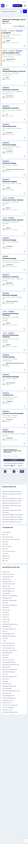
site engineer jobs (6, 688)
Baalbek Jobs (5, 558)
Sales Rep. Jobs (6, 586)
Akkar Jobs (5, 561)
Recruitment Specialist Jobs (9, 650)
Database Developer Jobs (9, 636)
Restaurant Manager (9, 145)
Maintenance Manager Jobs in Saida (11, 501)
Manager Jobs (6, 572)
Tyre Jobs (4, 553)
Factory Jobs (5, 679)
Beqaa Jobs (5, 541)
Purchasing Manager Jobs (9, 629)
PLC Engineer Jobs (7, 710)
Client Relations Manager (10, 377)
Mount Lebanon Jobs (7, 537)
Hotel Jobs (5, 603)
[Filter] (21, 11)
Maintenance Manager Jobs (9, 669)
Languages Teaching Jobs (9, 686)
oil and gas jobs (6, 593)
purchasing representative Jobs (10, 664)
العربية (19, 2)
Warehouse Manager (9, 163)
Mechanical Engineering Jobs (9, 624)
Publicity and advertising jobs (9, 595)
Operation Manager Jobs (8, 672)
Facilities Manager (8, 357)
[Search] (25, 11)
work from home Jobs (8, 660)
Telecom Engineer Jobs (8, 588)
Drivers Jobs (5, 657)
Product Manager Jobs (8, 645)
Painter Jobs (5, 655)
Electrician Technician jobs (9, 600)
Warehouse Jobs (6, 626)
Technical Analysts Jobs (8, 648)
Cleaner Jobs (5, 617)
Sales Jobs (5, 638)
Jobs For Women (6, 683)
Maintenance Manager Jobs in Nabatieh (12, 514)
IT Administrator (7, 395)
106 (17, 471)
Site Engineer (6, 33)
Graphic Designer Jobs (8, 591)
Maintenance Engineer (9, 182)
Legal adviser (5, 612)
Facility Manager (8, 432)
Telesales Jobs (6, 610)
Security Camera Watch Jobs (10, 705)
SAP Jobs (4, 631)
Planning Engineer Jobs (8, 633)
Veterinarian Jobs (6, 693)
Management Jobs (7, 581)
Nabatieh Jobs (6, 556)
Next (22, 471)
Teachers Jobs (6, 619)
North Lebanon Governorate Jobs (11, 539)
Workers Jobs (5, 622)
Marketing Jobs (6, 579)
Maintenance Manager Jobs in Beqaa (12, 517)
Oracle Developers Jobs (8, 584)
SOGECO (8, 40)
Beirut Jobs (5, 534)
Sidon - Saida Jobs (7, 546)
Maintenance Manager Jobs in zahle (11, 522)
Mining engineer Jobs (7, 700)
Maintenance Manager (9, 295)
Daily (14, 465)
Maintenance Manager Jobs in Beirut (11, 491)
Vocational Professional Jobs (9, 605)
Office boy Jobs (6, 667)
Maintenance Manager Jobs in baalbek (12, 519)
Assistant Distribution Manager (13, 413)
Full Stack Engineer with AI (11, 53)
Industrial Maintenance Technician (14, 71)
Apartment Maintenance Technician (10, 314)
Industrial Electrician (9, 126)
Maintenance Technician (10, 90)
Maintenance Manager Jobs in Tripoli (11, 498)
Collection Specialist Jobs (9, 662)
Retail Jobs (5, 681)
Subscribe (14, 460)
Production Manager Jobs (9, 698)
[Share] (24, 46)
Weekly (20, 465)
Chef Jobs (5, 674)
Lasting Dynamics (10, 59)
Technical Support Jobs (8, 695)
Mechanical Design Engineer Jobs (11, 691)
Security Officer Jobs (7, 576)
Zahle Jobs (5, 549)
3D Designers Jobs (7, 598)
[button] (7, 5)
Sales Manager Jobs (7, 652)
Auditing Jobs (5, 614)
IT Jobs (4, 641)
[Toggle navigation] (25, 5)
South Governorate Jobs (8, 551)
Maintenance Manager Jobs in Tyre (11, 503)
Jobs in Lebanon (6, 532)
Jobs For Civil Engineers (8, 707)
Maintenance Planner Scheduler (12, 200)
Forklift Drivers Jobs (7, 702)
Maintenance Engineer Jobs (9, 676)
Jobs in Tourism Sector (8, 574)
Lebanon (24, 2)
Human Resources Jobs (8, 643)
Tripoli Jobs (5, 544)
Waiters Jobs (5, 607)
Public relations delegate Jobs (10, 712)
